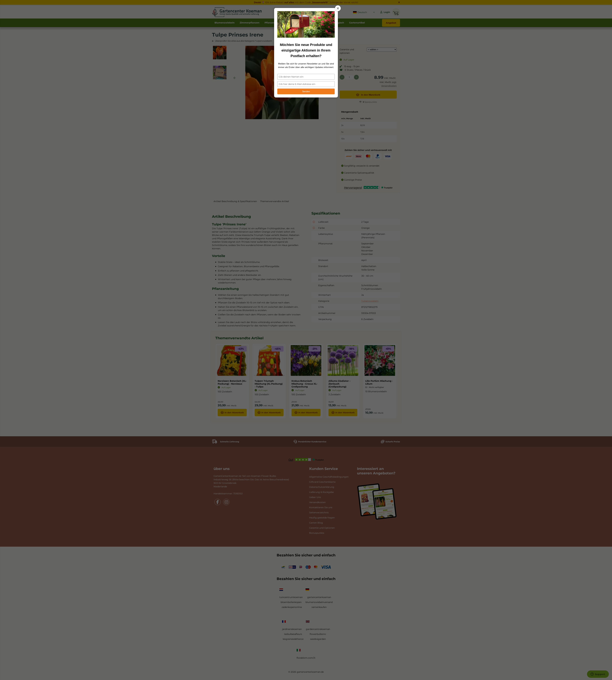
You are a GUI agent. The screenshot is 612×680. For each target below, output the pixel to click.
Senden (306, 91)
